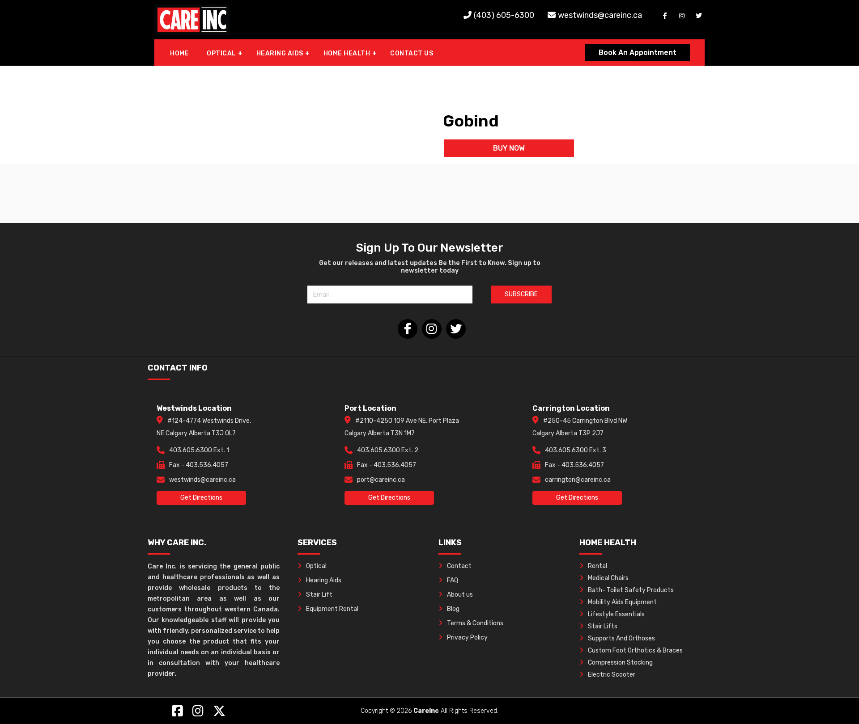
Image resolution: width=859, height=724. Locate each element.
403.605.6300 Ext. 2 (387, 450)
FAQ (452, 580)
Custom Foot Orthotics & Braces (635, 650)
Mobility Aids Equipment (622, 602)
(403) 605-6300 (504, 15)
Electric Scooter (611, 674)
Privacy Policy (467, 637)
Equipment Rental (332, 609)
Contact (459, 566)
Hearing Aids (323, 580)
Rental (597, 566)
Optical (316, 566)
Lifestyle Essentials (616, 614)
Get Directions (201, 497)
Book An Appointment (637, 52)
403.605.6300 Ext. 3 (575, 450)
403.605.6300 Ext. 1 (199, 450)
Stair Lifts (602, 626)
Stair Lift (319, 594)
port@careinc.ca (381, 480)
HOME (179, 53)
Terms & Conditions (475, 623)
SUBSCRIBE (521, 294)
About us (460, 594)
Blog (453, 609)
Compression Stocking (620, 662)
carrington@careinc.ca (578, 480)
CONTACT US (411, 53)
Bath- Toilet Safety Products (631, 590)
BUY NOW (509, 148)
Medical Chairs (608, 578)
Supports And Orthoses (621, 638)
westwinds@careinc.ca (600, 15)
